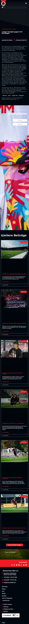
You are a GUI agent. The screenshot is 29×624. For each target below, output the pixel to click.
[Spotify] (23, 565)
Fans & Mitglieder (7, 598)
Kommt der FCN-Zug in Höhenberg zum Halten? (14, 323)
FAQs (3, 622)
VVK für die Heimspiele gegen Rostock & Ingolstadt (12, 478)
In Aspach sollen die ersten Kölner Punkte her (13, 528)
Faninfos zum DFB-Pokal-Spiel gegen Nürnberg (14, 274)
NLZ (3, 591)
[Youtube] (16, 565)
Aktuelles (5, 586)
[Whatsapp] (21, 565)
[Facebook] (19, 565)
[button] (26, 3)
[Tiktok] (14, 565)
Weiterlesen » (5, 281)
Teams (4, 589)
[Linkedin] (26, 565)
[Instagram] (12, 565)
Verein (4, 593)
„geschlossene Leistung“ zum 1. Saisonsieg (13, 423)
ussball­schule (6, 600)
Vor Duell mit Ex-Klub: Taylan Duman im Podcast (12, 373)
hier (17, 99)
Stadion (4, 596)
